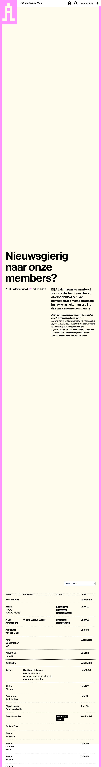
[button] (98, 3)
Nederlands (86, 3)
